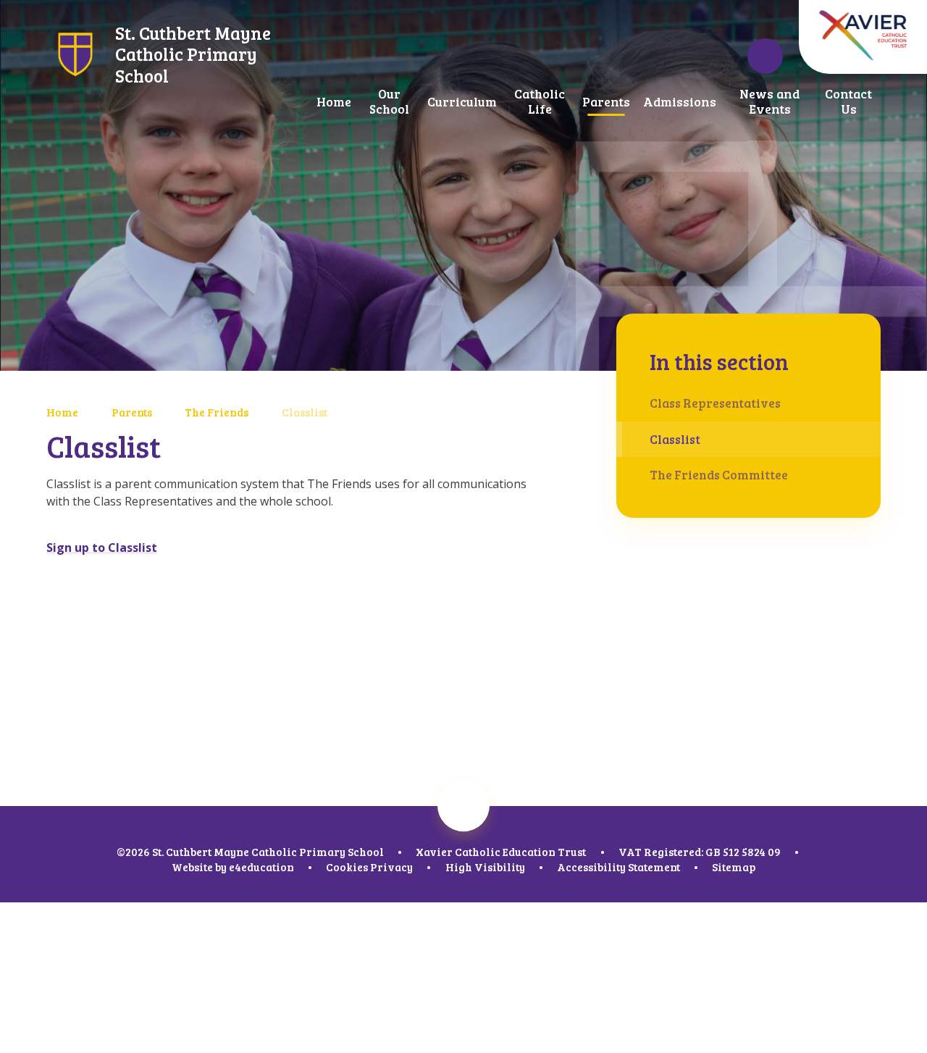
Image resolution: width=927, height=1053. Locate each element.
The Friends (216, 412)
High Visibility (485, 867)
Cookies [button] (347, 867)
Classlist (304, 412)
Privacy (391, 867)
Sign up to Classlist (101, 547)
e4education (261, 867)
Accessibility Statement (618, 867)
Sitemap (733, 867)
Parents (132, 412)
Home (62, 412)
